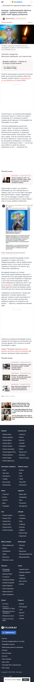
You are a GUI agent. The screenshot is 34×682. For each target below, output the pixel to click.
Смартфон (6, 506)
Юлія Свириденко (8, 594)
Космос (5, 497)
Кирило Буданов (8, 585)
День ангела (23, 581)
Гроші (4, 470)
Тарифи (5, 479)
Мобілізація (22, 541)
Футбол (21, 470)
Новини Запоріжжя (8, 449)
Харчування (23, 497)
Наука (3, 490)
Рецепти (21, 600)
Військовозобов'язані (25, 554)
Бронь (21, 548)
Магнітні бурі (23, 533)
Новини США (7, 518)
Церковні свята (24, 569)
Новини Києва (7, 434)
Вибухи (5, 548)
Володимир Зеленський (6, 570)
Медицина (22, 446)
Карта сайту (5, 662)
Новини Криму (7, 458)
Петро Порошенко (8, 588)
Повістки (22, 545)
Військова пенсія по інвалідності (9, 612)
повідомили (8, 285)
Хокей (21, 479)
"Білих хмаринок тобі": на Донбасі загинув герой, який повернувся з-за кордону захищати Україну (21, 180)
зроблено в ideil (6, 676)
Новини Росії (6, 521)
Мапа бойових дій (8, 545)
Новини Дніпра (7, 440)
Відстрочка (22, 551)
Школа (21, 449)
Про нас (4, 638)
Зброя (4, 554)
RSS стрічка (5, 668)
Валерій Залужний (8, 582)
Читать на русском (6, 22)
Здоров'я (21, 490)
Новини (3, 431)
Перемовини (6, 551)
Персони (4, 565)
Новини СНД (6, 524)
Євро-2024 (22, 482)
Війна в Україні (6, 541)
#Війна (7, 396)
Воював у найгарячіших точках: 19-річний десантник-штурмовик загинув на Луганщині (21, 378)
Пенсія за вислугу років (8, 619)
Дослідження (23, 506)
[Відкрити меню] (2, 2)
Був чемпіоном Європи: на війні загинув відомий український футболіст (20, 388)
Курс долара (6, 482)
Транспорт (6, 473)
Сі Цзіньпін (6, 577)
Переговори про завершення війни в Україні (17, 5)
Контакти (4, 656)
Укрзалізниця (7, 485)
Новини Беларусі (8, 530)
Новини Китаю (7, 527)
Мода (21, 521)
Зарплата (22, 434)
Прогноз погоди (24, 458)
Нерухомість (6, 476)
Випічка (21, 604)
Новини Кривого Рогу (9, 452)
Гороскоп (22, 515)
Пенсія (3, 600)
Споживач (22, 518)
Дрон (4, 503)
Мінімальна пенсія (8, 616)
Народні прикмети (24, 572)
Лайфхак (22, 530)
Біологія (5, 500)
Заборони (22, 578)
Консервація (23, 606)
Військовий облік (24, 557)
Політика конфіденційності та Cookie (13, 641)
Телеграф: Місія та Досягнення (11, 665)
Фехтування (23, 485)
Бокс (20, 473)
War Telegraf (15, 175)
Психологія (22, 503)
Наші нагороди (6, 653)
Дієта (20, 500)
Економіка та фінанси (8, 466)
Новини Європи (7, 515)
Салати (21, 615)
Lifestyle (20, 511)
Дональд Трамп (7, 574)
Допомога (22, 455)
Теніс (20, 476)
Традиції (21, 575)
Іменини (21, 584)
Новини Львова (7, 446)
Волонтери (6, 557)
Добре (25, 679)
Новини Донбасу (8, 455)
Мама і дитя (22, 494)
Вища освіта (23, 452)
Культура (22, 527)
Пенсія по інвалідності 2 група (9, 607)
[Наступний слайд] (32, 5)
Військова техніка (8, 560)
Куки (18, 679)
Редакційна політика (8, 644)
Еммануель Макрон (8, 580)
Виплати (21, 440)
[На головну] (17, 2)
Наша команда (6, 659)
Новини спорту (23, 466)
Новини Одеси (7, 443)
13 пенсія (5, 604)
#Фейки (12, 396)
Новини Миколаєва (8, 460)
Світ (2, 511)
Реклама (4, 650)
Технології (6, 494)
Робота (21, 437)
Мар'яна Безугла (8, 591)
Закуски (21, 618)
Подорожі (22, 524)
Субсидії (21, 443)
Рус (31, 2)
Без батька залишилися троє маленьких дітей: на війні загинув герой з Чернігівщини (21, 367)
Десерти (21, 612)
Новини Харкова (8, 437)
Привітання (22, 536)
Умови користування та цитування (12, 647)
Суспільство (22, 431)
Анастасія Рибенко (10, 18)
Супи (20, 609)
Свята (20, 565)
